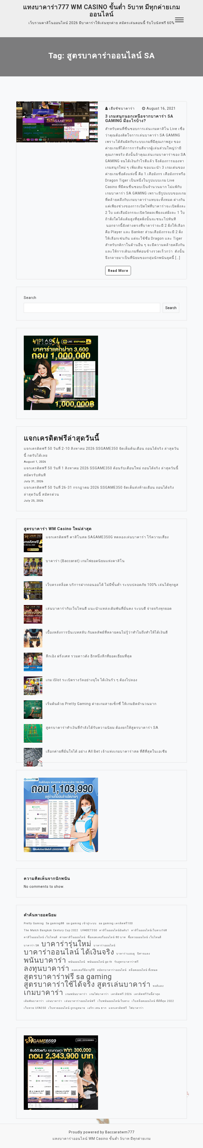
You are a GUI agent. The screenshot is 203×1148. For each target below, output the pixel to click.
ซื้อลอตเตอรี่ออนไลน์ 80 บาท (107, 937)
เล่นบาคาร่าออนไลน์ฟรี (79, 1001)
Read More (118, 271)
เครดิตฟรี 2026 (121, 994)
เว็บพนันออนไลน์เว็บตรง (113, 1001)
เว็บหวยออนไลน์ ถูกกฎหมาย (66, 1008)
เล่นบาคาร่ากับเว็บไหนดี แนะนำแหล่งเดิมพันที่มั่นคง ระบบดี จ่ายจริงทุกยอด (109, 608)
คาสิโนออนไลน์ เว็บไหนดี (40, 937)
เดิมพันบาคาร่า (34, 1001)
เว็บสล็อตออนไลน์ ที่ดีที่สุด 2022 (153, 1001)
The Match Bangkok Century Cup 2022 (51, 930)
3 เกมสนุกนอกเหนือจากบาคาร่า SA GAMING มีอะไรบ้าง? (139, 118)
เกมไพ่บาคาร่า (99, 994)
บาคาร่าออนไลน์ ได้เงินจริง (69, 952)
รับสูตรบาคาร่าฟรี (126, 961)
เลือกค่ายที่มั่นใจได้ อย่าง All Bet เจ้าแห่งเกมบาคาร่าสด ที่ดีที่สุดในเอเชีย (106, 751)
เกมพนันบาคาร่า (76, 994)
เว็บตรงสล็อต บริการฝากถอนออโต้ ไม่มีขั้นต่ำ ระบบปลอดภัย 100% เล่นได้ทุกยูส (112, 585)
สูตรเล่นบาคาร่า (124, 984)
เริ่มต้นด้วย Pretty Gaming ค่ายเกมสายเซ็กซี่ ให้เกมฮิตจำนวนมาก (101, 704)
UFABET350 (88, 930)
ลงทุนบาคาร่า (46, 968)
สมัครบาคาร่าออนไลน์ (112, 970)
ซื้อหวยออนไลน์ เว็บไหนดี (144, 937)
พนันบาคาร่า (45, 960)
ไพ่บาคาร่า (136, 1008)
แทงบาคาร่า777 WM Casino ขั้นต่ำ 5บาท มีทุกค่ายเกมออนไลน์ (101, 10)
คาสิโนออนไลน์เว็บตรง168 (149, 930)
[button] (179, 20)
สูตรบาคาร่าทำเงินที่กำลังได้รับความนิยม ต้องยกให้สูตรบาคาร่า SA (102, 728)
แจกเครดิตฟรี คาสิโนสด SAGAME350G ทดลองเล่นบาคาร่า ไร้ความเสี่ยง (107, 537)
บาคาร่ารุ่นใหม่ (66, 944)
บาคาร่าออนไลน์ (104, 945)
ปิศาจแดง (143, 953)
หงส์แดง (158, 986)
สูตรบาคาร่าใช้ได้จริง (59, 984)
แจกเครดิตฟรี (118, 1008)
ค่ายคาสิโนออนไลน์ (72, 937)
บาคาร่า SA (31, 945)
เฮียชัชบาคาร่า (122, 108)
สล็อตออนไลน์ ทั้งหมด (143, 970)
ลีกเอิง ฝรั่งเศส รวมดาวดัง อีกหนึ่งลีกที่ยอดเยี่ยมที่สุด (89, 656)
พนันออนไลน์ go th (99, 961)
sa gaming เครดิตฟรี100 (116, 923)
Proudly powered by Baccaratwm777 (101, 1132)
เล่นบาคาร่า (54, 1001)
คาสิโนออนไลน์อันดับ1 (114, 930)
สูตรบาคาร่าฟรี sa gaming (68, 976)
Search (30, 298)
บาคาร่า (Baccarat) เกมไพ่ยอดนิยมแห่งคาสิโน (85, 561)
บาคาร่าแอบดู (125, 953)
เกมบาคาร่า (43, 992)
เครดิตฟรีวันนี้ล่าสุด (147, 994)
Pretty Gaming (34, 923)
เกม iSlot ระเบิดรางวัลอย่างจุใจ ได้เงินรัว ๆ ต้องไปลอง (91, 680)
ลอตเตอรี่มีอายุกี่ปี (83, 970)
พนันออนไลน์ (76, 961)
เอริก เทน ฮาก (96, 1008)
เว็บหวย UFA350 (35, 1008)
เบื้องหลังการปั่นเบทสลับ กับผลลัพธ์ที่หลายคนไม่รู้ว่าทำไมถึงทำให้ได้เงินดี (107, 632)
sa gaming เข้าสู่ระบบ (81, 923)
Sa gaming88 (55, 923)
